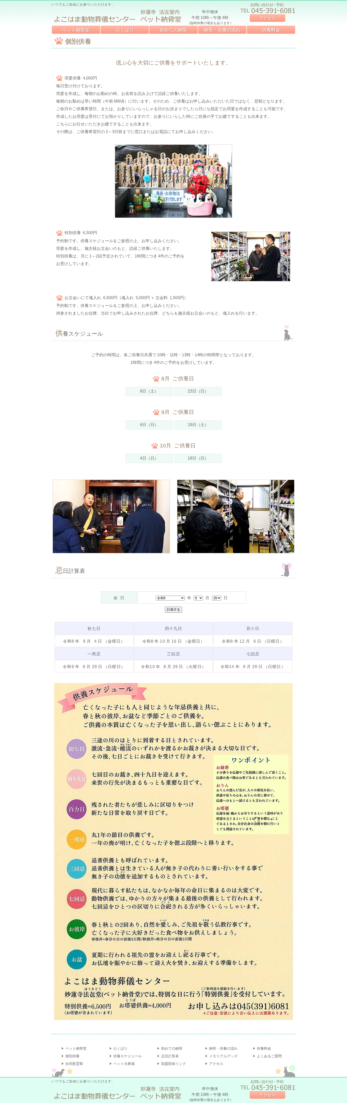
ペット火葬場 (124, 1064)
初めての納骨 (173, 30)
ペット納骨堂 (76, 30)
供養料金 (271, 30)
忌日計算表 (170, 1056)
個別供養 (72, 1056)
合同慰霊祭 (74, 1064)
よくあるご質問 (269, 1056)
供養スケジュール (127, 1056)
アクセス (267, 18)
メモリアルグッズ (223, 1056)
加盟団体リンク (173, 1064)
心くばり (125, 30)
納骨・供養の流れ (222, 30)
